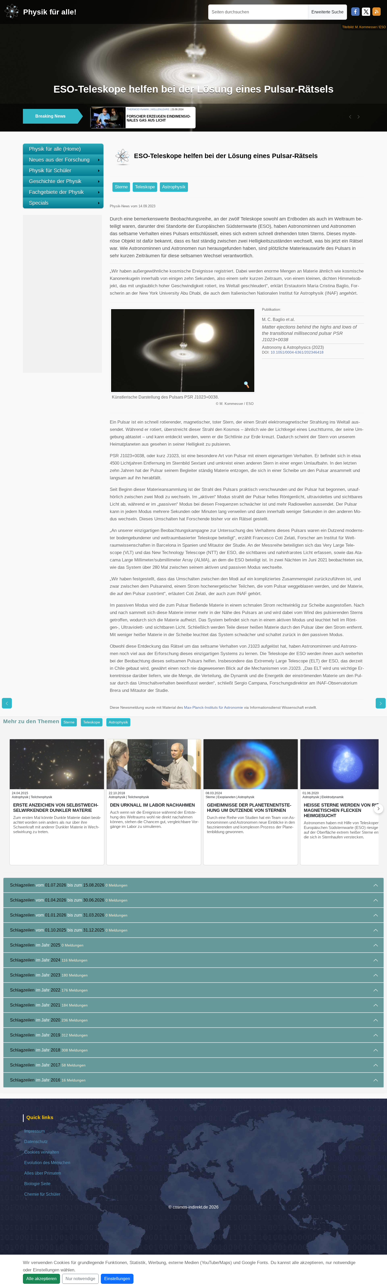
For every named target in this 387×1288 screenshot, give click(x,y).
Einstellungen (117, 1278)
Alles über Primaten (42, 1173)
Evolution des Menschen (47, 1162)
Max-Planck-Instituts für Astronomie (213, 708)
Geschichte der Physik (55, 181)
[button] (350, 117)
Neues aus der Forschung (59, 160)
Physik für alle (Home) (55, 149)
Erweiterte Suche (327, 12)
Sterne (121, 186)
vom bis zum (68, 885)
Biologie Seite (37, 1183)
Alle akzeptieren (41, 1278)
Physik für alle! (49, 12)
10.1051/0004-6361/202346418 (297, 352)
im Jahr (46, 945)
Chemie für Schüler (42, 1194)
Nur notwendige (80, 1278)
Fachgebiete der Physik (56, 192)
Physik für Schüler (50, 170)
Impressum (34, 1131)
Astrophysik (174, 186)
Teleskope (145, 186)
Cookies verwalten (41, 1152)
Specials (38, 203)
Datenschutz (36, 1141)
